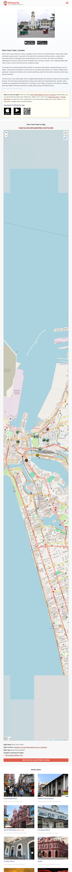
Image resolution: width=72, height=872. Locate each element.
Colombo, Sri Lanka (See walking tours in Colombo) (30, 747)
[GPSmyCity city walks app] (13, 3)
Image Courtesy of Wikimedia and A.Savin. (48, 833)
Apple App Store (53, 97)
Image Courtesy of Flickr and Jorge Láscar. (12, 88)
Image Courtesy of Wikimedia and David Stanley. (49, 801)
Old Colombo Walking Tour (14, 755)
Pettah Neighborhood (10, 798)
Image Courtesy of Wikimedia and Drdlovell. (14, 864)
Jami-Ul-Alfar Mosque (10, 830)
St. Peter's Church (9, 861)
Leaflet (50, 739)
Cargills (40, 861)
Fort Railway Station (44, 830)
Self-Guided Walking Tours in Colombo (43, 95)
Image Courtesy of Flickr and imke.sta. (13, 801)
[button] (36, 435)
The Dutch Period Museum (46, 798)
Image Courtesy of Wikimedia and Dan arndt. (48, 864)
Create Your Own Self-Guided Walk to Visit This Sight (36, 128)
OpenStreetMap (58, 739)
